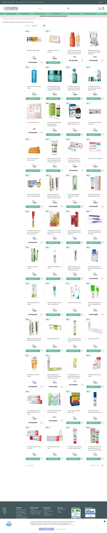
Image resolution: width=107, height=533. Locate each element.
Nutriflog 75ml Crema (53, 338)
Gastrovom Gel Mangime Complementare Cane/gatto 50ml (54, 124)
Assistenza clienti (48, 514)
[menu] (53, 14)
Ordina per (27, 25)
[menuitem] (4, 13)
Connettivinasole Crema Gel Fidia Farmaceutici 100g (33, 412)
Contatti (46, 512)
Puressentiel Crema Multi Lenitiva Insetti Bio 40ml (75, 447)
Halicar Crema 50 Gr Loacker (32, 267)
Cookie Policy (70, 524)
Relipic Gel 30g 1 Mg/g (33, 50)
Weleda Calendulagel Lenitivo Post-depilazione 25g (94, 304)
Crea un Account (62, 509)
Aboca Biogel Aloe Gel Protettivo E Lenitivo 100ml (74, 196)
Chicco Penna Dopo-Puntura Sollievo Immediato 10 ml (74, 340)
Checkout (60, 512)
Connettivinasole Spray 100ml (94, 375)
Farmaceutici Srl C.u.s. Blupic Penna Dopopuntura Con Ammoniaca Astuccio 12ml (74, 376)
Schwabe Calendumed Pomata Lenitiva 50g (94, 195)
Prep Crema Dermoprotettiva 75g (74, 411)
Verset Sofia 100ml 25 (33, 122)
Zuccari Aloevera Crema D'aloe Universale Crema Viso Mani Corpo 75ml (54, 160)
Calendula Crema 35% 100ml (33, 375)
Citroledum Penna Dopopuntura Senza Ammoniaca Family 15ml (34, 232)
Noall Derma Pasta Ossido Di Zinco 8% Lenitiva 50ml (94, 268)
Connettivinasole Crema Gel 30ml (33, 447)
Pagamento (46, 509)
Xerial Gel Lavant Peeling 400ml (34, 87)
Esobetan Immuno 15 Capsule (53, 51)
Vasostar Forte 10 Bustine (95, 158)
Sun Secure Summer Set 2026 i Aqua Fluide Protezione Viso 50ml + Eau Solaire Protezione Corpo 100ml (75, 52)
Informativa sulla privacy (36, 511)
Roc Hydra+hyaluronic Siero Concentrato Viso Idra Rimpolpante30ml (74, 88)
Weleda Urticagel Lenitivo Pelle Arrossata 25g (54, 303)
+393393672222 (24, 516)
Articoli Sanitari (18, 18)
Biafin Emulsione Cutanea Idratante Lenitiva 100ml (34, 339)
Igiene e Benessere (10, 18)
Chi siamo (32, 509)
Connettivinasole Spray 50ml (53, 447)
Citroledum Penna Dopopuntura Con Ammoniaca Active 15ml (54, 232)
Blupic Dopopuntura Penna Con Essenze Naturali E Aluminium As (54, 376)
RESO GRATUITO (23, 2)
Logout (59, 511)
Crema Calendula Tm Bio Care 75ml (94, 123)
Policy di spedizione (48, 511)
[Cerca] (68, 8)
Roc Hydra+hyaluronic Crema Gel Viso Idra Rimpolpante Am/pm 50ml (54, 88)
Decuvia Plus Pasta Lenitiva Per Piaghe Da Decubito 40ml (74, 232)
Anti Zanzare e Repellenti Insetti (28, 18)
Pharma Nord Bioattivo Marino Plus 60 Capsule (33, 195)
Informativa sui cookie (35, 512)
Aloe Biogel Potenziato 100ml (33, 303)
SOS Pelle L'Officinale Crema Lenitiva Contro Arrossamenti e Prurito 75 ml (74, 160)
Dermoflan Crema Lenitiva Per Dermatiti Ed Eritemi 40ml (94, 232)
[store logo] (19, 8)
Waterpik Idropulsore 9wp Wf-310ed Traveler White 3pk (94, 52)
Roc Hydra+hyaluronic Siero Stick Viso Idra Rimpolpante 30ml (95, 88)
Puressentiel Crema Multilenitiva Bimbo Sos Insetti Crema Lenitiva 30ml (95, 448)
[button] (101, 2)
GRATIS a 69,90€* (10, 2)
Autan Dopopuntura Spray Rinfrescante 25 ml (95, 411)
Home (4, 18)
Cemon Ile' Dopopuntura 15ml (54, 267)
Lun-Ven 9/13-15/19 (37, 2)
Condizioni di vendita (35, 514)
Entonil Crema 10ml (93, 338)
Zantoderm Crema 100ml (75, 302)
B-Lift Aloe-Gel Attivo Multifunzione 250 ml (54, 411)
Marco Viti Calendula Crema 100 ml (33, 159)
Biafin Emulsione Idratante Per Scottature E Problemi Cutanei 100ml (54, 196)
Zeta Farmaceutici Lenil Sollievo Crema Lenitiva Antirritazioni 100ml (74, 268)
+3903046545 (19, 515)
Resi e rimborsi (47, 515)
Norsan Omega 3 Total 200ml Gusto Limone (74, 123)
